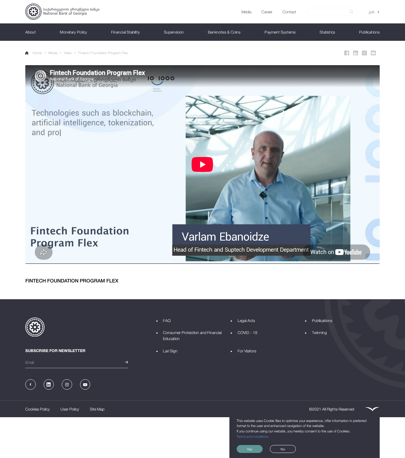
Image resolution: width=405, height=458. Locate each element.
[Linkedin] (355, 53)
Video (68, 53)
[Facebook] (346, 53)
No (283, 449)
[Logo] (62, 11)
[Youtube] (85, 384)
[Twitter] (364, 53)
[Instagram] (67, 384)
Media (53, 53)
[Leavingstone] (372, 409)
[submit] (351, 12)
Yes (249, 449)
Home (37, 53)
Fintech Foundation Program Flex (103, 53)
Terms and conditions (252, 436)
